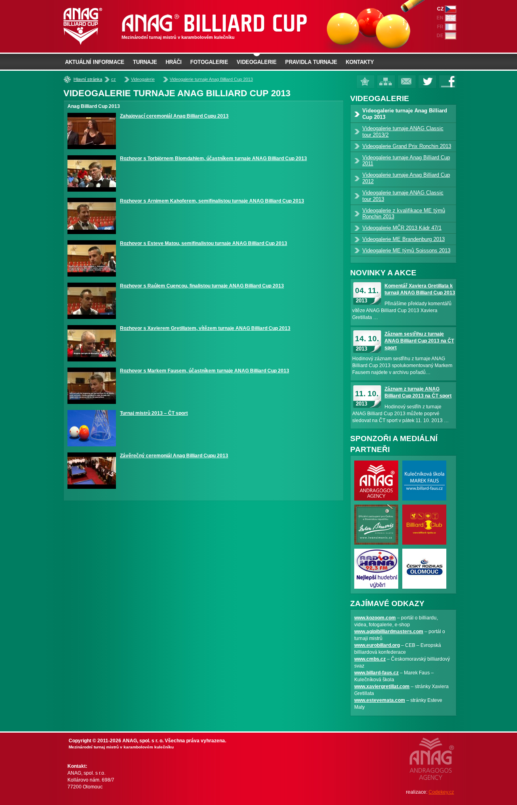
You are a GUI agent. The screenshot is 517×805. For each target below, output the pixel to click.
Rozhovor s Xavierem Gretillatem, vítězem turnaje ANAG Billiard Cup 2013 (205, 328)
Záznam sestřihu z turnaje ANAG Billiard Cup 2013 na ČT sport (419, 341)
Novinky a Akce (383, 272)
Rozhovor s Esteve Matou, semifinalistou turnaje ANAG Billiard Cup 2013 (203, 243)
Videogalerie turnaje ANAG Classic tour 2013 (402, 196)
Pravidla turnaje (311, 62)
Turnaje (145, 62)
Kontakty (360, 62)
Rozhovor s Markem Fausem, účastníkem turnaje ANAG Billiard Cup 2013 (204, 371)
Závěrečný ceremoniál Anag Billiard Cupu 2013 (174, 455)
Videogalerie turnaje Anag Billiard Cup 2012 (406, 178)
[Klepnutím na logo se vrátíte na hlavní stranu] (186, 26)
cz (113, 79)
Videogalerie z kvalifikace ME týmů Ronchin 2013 (403, 213)
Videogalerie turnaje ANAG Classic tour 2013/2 (402, 131)
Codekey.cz (441, 792)
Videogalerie (143, 79)
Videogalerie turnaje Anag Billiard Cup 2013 (211, 79)
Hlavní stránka (88, 79)
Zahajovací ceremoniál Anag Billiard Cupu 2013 (174, 116)
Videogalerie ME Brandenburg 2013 (403, 239)
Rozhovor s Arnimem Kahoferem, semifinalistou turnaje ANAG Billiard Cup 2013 (212, 201)
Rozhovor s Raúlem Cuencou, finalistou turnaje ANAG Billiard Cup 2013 (202, 286)
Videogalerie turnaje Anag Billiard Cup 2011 (406, 160)
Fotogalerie (209, 62)
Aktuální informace (94, 62)
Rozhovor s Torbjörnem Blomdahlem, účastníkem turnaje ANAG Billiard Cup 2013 (213, 158)
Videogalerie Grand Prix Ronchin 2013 (406, 146)
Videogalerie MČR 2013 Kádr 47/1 (401, 228)
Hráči (174, 62)
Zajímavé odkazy (387, 603)
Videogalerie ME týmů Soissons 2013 (406, 250)
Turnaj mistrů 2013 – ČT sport (154, 413)
